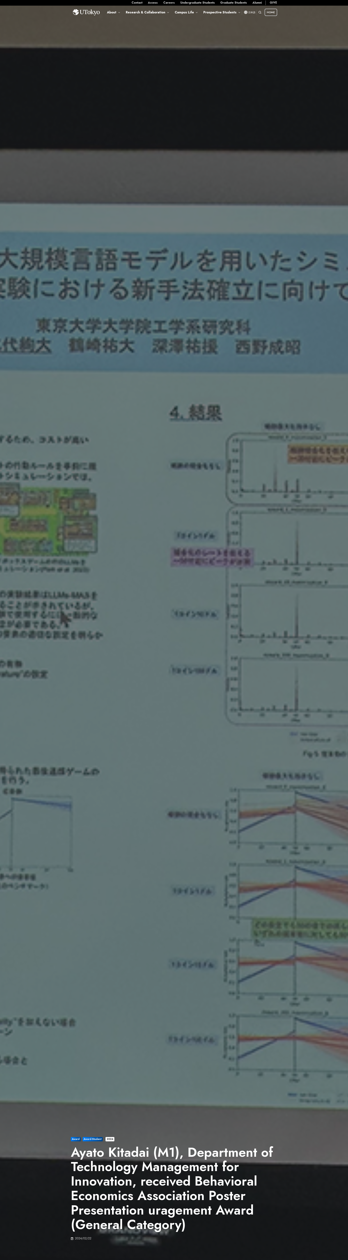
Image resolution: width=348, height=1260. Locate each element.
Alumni (257, 3)
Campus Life (184, 12)
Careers (169, 3)
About (111, 12)
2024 (110, 1139)
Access (153, 3)
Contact (137, 3)
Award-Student (93, 1139)
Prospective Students (220, 12)
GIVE (273, 3)
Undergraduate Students (197, 3)
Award (76, 1139)
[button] (260, 12)
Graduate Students (233, 3)
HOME (271, 12)
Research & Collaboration (145, 12)
